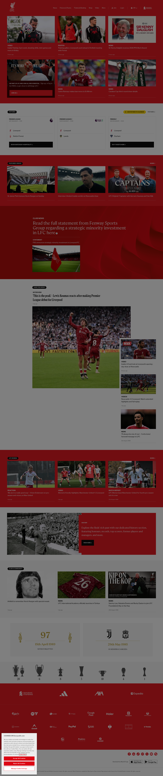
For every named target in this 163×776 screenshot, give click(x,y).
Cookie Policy (22, 754)
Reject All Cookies (19, 763)
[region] (19, 753)
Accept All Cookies (19, 758)
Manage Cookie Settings (19, 768)
